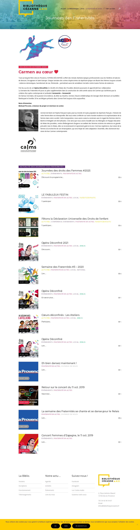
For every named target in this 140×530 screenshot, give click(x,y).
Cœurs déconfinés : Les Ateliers (61, 315)
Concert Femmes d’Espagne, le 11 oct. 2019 (67, 435)
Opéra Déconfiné (52, 291)
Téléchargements (25, 495)
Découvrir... (46, 249)
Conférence (56, 222)
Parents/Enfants (88, 197)
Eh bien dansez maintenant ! (59, 363)
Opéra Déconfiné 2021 (55, 242)
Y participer (46, 201)
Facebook (75, 481)
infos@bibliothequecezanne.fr (108, 506)
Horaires (22, 481)
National (81, 270)
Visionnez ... (46, 394)
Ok (55, 526)
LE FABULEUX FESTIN (55, 194)
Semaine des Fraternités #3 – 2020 (63, 266)
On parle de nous (69, 366)
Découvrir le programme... (52, 177)
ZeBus (83, 246)
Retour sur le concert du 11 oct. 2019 (63, 387)
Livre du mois (50, 495)
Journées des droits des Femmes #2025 (66, 170)
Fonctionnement (24, 490)
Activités (46, 173)
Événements (56, 173)
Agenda (48, 481)
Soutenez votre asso (79, 495)
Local (76, 197)
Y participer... (47, 225)
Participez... (46, 322)
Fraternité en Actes (72, 173)
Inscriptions (23, 486)
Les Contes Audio (78, 490)
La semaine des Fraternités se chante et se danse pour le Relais (80, 411)
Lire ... (44, 273)
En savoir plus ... (48, 298)
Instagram (75, 486)
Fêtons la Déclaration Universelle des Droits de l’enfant (75, 218)
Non (66, 526)
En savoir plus (81, 526)
